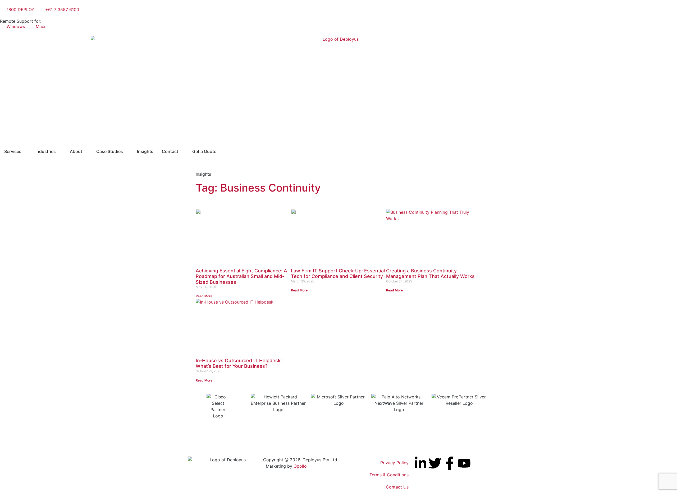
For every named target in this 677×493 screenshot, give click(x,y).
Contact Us (397, 487)
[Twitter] (435, 463)
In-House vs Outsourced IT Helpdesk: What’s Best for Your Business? (239, 363)
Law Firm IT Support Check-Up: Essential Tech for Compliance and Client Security (338, 273)
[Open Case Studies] (126, 151)
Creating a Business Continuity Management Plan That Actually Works (430, 273)
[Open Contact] (182, 151)
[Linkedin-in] (420, 463)
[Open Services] (25, 151)
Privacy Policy (394, 462)
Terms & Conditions (389, 474)
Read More (204, 296)
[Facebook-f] (449, 463)
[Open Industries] (59, 151)
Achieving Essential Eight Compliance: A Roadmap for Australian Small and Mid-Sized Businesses (241, 276)
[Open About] (86, 151)
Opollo (300, 466)
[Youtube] (464, 463)
